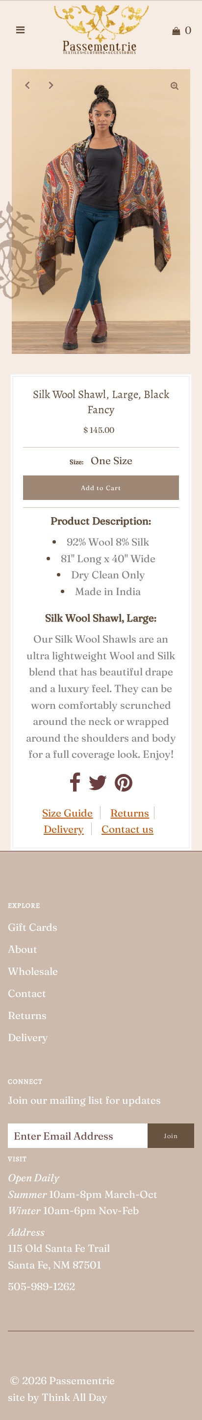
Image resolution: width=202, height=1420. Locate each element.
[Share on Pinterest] (123, 786)
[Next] (51, 85)
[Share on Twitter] (97, 786)
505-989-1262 (41, 1286)
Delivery (64, 828)
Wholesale (33, 971)
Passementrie (82, 1380)
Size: (76, 462)
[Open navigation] (20, 30)
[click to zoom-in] (174, 85)
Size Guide (67, 812)
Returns (129, 812)
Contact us (127, 828)
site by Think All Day (57, 1397)
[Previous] (27, 85)
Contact (27, 993)
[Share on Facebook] (75, 786)
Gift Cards (32, 927)
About (22, 949)
